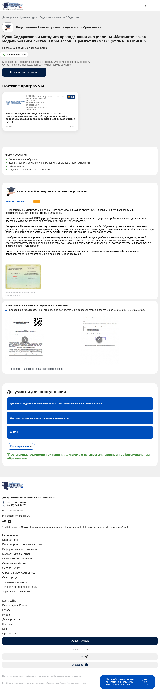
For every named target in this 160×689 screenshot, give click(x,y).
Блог (5, 629)
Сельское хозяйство (14, 563)
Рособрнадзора (54, 369)
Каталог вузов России (15, 605)
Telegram (77, 656)
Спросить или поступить (24, 72)
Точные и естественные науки (19, 587)
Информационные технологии (20, 549)
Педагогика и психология (52, 17)
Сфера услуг (9, 577)
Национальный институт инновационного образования (58, 27)
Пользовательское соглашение (67, 676)
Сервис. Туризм (11, 568)
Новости (7, 614)
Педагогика (73, 17)
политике (125, 684)
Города (6, 610)
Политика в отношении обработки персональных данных (27, 676)
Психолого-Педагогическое (18, 558)
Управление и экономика (16, 591)
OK (145, 682)
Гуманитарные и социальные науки (22, 544)
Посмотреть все (19, 446)
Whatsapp (77, 664)
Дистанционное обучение (15, 17)
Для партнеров (11, 619)
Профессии (9, 633)
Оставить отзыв (80, 640)
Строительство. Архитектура (18, 572)
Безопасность (10, 539)
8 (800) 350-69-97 (16, 502)
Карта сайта (9, 600)
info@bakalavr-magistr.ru (16, 515)
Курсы (34, 17)
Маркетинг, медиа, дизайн (17, 554)
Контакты (7, 624)
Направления (10, 535)
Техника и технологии (15, 582)
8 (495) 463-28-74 (16, 505)
